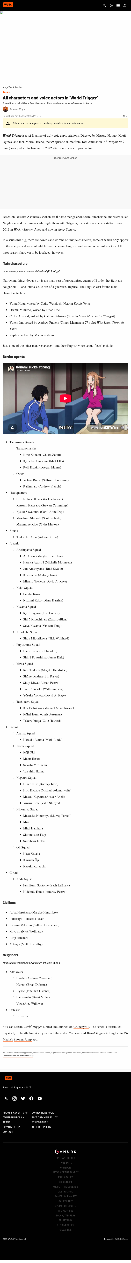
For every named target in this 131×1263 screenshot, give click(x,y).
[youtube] (39, 1098)
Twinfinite (65, 1162)
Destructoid (65, 1191)
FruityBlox (65, 1220)
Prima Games (65, 1177)
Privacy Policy (11, 1127)
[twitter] (22, 1098)
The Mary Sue (65, 1210)
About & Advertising (15, 1112)
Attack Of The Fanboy (65, 1172)
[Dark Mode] (111, 5)
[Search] (104, 5)
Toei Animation (92, 141)
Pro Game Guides (65, 1158)
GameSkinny (66, 1201)
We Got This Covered (65, 1186)
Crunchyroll (81, 1026)
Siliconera (65, 1182)
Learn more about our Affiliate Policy (18, 1055)
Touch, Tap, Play (65, 1215)
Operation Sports (65, 1205)
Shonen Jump (23, 1039)
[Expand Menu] (118, 5)
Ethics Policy (40, 1122)
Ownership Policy (13, 1117)
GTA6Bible (65, 1229)
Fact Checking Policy (44, 1117)
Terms (6, 1122)
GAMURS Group (121, 1239)
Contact (8, 1131)
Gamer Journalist (66, 1196)
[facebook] (31, 1098)
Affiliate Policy (41, 1127)
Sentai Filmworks (56, 1033)
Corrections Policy (44, 1112)
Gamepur (65, 1167)
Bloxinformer (65, 1225)
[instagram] (14, 1098)
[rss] (6, 1098)
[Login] (124, 5)
